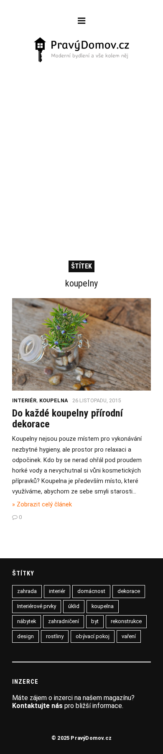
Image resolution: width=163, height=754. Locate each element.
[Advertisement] (81, 149)
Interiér (24, 400)
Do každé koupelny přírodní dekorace (67, 418)
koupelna (103, 606)
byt (95, 621)
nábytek (26, 621)
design (25, 636)
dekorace (128, 591)
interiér (57, 591)
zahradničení (63, 621)
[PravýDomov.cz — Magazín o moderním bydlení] (82, 50)
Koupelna (53, 400)
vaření (129, 636)
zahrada (27, 591)
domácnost (91, 591)
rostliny (55, 636)
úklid (73, 606)
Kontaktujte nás (37, 706)
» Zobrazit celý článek (42, 504)
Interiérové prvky (36, 606)
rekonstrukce (126, 621)
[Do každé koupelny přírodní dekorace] (81, 388)
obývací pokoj (93, 636)
